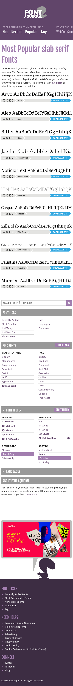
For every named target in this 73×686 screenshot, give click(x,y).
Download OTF (60, 119)
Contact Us (10, 630)
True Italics (44, 398)
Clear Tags (63, 345)
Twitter (8, 663)
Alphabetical (45, 450)
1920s (41, 381)
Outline (42, 377)
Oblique (42, 393)
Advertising (11, 634)
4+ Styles (43, 425)
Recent (16, 31)
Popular (31, 31)
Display (6, 357)
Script (5, 373)
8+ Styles (43, 429)
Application (8, 434)
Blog (7, 670)
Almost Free (8, 336)
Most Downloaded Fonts (18, 598)
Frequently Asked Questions (20, 623)
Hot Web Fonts (10, 332)
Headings (43, 361)
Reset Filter (62, 410)
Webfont (8, 426)
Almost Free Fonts (14, 602)
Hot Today (7, 328)
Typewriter (7, 381)
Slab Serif (9, 386)
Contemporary (46, 389)
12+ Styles (43, 434)
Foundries (43, 328)
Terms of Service (13, 638)
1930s (41, 385)
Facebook (10, 666)
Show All (6, 450)
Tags (44, 31)
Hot (5, 31)
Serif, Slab (43, 369)
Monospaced (8, 361)
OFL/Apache (10, 439)
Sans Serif (7, 369)
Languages (44, 324)
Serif (4, 377)
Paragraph (43, 365)
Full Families (47, 438)
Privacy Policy (12, 641)
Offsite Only (8, 458)
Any (40, 421)
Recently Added (10, 320)
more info (32, 494)
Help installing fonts (15, 626)
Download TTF (60, 100)
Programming (9, 365)
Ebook (7, 430)
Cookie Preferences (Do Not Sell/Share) (25, 649)
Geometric (43, 373)
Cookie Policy (12, 645)
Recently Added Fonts (16, 594)
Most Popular (9, 324)
